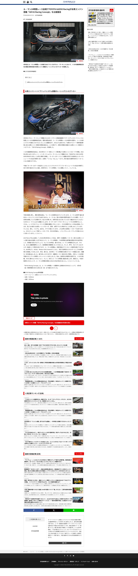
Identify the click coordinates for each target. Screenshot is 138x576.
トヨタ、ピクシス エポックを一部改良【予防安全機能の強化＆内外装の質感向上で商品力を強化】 (48, 363)
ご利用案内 (53, 561)
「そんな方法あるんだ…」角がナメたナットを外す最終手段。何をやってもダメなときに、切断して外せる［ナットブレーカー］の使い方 (47, 433)
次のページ (29, 318)
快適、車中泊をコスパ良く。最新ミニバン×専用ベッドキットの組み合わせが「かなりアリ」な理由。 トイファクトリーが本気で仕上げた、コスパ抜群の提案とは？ (47, 481)
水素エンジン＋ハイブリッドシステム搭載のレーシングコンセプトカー (44, 82)
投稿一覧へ (64, 543)
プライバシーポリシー (63, 561)
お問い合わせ (95, 561)
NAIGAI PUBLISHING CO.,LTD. (67, 564)
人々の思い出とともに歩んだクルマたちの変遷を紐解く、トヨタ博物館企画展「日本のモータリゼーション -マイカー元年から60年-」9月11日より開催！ (47, 372)
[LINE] (73, 510)
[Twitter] (53, 510)
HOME (26, 551)
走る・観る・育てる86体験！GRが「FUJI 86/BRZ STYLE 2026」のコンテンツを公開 (45, 345)
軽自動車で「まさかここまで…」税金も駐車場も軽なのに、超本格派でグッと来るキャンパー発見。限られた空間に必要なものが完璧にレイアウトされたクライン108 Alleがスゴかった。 (47, 470)
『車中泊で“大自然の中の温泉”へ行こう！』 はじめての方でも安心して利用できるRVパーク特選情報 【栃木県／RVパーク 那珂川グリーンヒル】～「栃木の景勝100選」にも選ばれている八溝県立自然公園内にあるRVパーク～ (48, 500)
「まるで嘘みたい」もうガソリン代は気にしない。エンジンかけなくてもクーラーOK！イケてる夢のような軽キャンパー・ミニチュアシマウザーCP (48, 442)
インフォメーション (85, 561)
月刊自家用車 (39, 15)
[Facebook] (33, 510)
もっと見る (79, 339)
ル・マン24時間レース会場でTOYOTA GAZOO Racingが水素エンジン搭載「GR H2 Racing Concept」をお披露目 (60, 551)
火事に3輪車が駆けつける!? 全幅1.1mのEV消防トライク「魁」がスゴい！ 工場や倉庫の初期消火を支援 (48, 490)
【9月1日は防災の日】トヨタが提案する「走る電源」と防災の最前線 (41, 353)
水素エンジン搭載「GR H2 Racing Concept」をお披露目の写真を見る (47, 323)
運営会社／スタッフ (74, 561)
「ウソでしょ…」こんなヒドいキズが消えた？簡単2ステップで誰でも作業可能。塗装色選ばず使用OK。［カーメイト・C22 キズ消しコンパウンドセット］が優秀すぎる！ (48, 460)
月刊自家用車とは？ (44, 561)
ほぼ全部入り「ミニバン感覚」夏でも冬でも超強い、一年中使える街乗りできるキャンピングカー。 (47, 422)
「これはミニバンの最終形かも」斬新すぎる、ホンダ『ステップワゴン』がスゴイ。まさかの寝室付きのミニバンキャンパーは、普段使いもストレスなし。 (47, 400)
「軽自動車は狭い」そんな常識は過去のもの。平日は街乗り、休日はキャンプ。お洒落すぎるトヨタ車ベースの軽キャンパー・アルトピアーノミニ (47, 382)
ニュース (32, 551)
